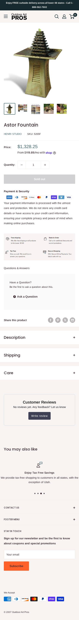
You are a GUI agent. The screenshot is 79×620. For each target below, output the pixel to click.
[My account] (64, 16)
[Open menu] (6, 16)
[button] (71, 16)
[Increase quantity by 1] (45, 165)
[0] (72, 16)
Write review (39, 415)
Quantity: (9, 164)
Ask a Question (27, 296)
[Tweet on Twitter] (65, 320)
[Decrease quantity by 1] (22, 165)
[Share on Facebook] (50, 320)
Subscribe (16, 566)
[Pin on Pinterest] (58, 320)
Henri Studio (13, 134)
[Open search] (57, 16)
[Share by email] (72, 320)
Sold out (39, 179)
